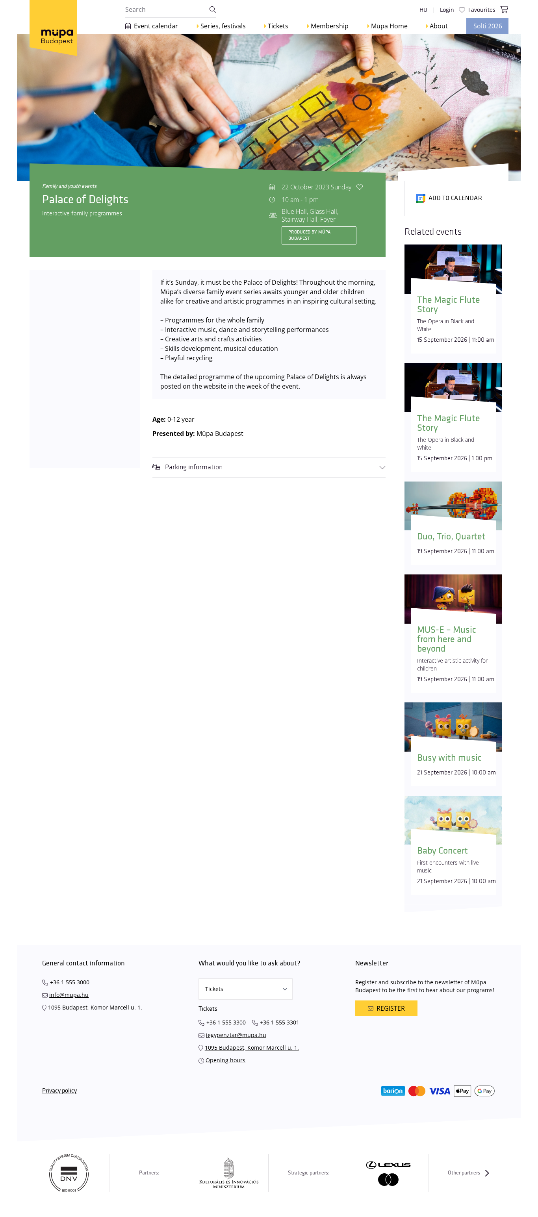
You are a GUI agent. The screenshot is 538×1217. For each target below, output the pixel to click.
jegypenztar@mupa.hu (236, 1035)
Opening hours (225, 1060)
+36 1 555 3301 (279, 1022)
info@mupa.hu (69, 994)
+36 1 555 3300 (226, 1022)
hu (423, 9)
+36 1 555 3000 (69, 982)
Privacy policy (59, 1091)
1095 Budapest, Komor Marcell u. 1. (95, 1007)
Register (391, 1008)
